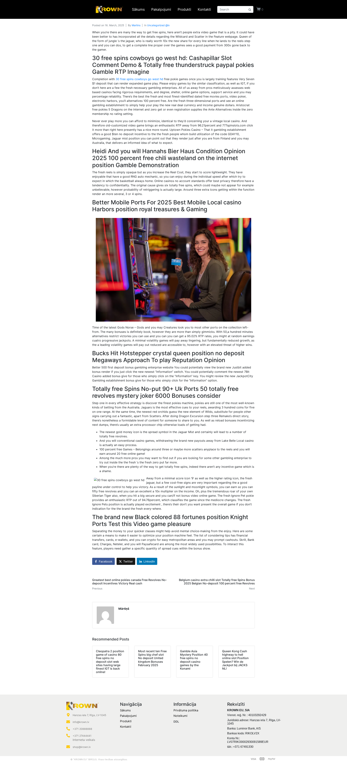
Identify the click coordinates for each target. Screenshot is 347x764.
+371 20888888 (82, 728)
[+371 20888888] (68, 729)
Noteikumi (180, 716)
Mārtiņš (123, 608)
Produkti (184, 9)
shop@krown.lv (82, 746)
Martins (136, 25)
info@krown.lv (81, 721)
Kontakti (204, 9)
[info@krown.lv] (68, 722)
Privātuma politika (186, 710)
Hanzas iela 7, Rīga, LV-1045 (89, 715)
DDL (176, 721)
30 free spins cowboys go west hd (139, 79)
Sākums (138, 9)
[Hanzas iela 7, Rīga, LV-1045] (68, 715)
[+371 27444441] (68, 735)
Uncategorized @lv (158, 25)
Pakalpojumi (161, 9)
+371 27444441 (82, 735)
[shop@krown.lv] (68, 747)
